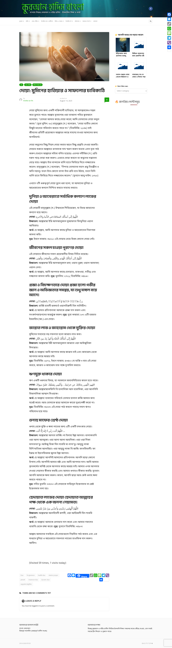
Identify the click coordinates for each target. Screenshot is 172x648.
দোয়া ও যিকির (35, 21)
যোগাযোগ (95, 21)
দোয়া (21, 85)
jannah (23, 580)
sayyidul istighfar (26, 584)
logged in (35, 606)
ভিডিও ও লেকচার (58, 21)
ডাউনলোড (77, 21)
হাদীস (27, 21)
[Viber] (169, 42)
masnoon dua (33, 580)
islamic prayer (53, 575)
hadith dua (41, 575)
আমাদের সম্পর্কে (86, 21)
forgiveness (31, 575)
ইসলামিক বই (68, 21)
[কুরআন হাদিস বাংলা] (52, 8)
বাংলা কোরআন (24, 628)
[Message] (169, 33)
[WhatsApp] (169, 28)
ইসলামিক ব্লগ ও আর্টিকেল (47, 21)
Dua (22, 575)
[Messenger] (169, 19)
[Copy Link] (169, 24)
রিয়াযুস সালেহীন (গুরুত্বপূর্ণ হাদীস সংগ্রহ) (33, 631)
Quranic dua (45, 580)
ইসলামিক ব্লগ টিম (28, 101)
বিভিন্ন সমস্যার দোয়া (37, 85)
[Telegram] (169, 38)
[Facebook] (151, 9)
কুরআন (20, 21)
